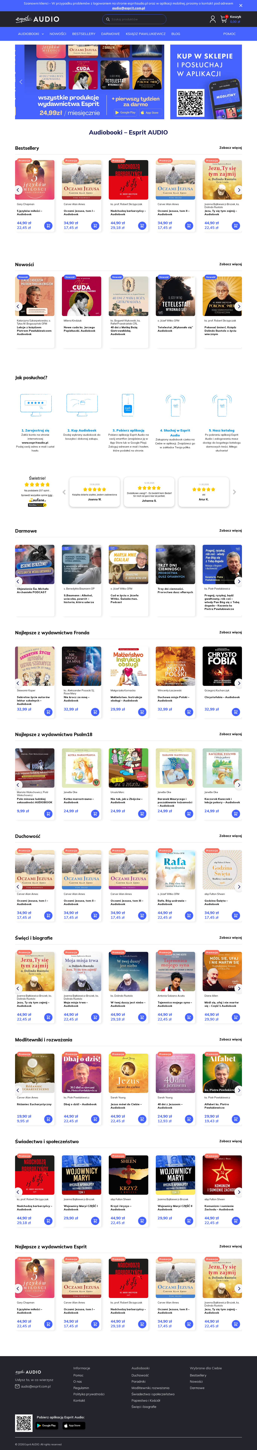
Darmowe (110, 34)
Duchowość (27, 836)
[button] (89, 82)
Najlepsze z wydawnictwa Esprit (51, 1246)
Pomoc (229, 34)
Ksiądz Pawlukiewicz (146, 34)
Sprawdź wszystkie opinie (36, 495)
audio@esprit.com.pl (128, 8)
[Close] (240, 5)
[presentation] (18, 190)
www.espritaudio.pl (35, 442)
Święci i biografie (33, 938)
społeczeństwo (62, 1141)
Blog (175, 34)
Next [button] (234, 492)
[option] (94, 492)
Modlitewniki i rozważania (43, 1040)
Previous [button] (63, 492)
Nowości (58, 34)
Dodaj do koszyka (48, 226)
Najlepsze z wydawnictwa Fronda (52, 632)
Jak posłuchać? (31, 377)
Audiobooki (28, 34)
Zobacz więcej (230, 148)
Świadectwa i (30, 1141)
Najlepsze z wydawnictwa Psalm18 (53, 734)
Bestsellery (83, 34)
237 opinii (44, 490)
